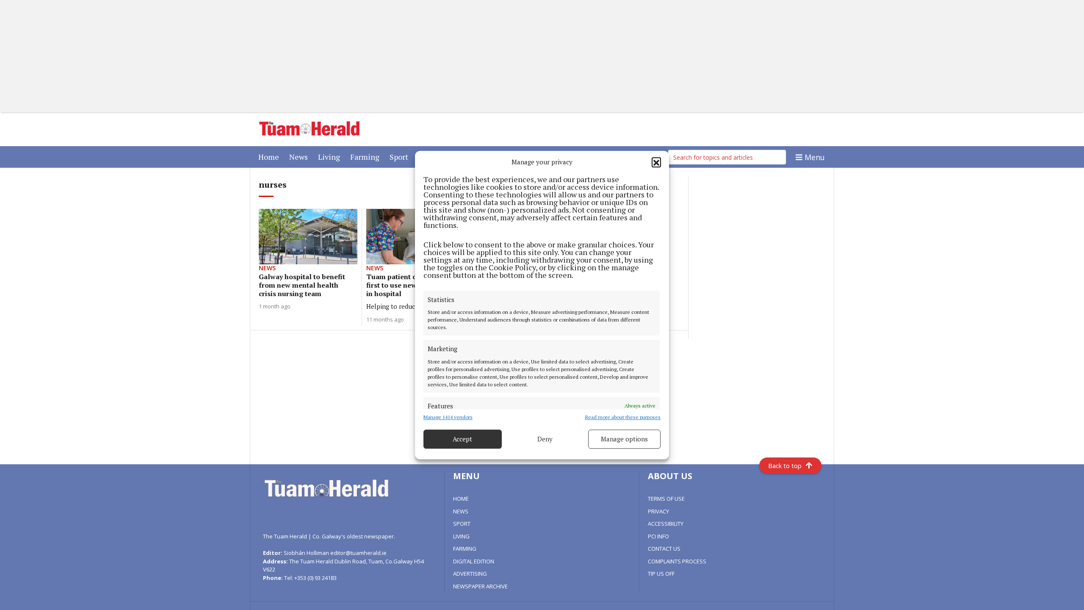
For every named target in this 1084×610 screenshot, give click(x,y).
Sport (401, 156)
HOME (461, 498)
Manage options (624, 439)
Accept (462, 439)
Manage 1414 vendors (448, 417)
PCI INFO (658, 536)
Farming (366, 156)
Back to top (785, 465)
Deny (545, 439)
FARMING (464, 548)
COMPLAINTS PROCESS (677, 561)
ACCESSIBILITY (665, 523)
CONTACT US (664, 548)
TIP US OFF (661, 573)
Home (270, 156)
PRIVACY (658, 511)
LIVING (461, 536)
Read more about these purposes (623, 417)
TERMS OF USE (666, 498)
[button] (656, 162)
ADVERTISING (470, 573)
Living (330, 156)
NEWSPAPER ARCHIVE (480, 586)
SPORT (461, 523)
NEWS (460, 511)
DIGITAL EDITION (473, 561)
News (300, 156)
